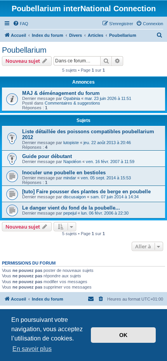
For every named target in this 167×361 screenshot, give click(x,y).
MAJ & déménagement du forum (61, 93)
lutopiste (71, 142)
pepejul (70, 213)
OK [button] (123, 335)
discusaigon (74, 196)
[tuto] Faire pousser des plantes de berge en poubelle (86, 191)
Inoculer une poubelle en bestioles (64, 172)
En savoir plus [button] (32, 349)
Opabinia (71, 98)
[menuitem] (20, 23)
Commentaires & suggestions (72, 103)
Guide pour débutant (47, 156)
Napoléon (72, 161)
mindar (69, 177)
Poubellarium (24, 50)
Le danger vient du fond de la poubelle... (71, 208)
